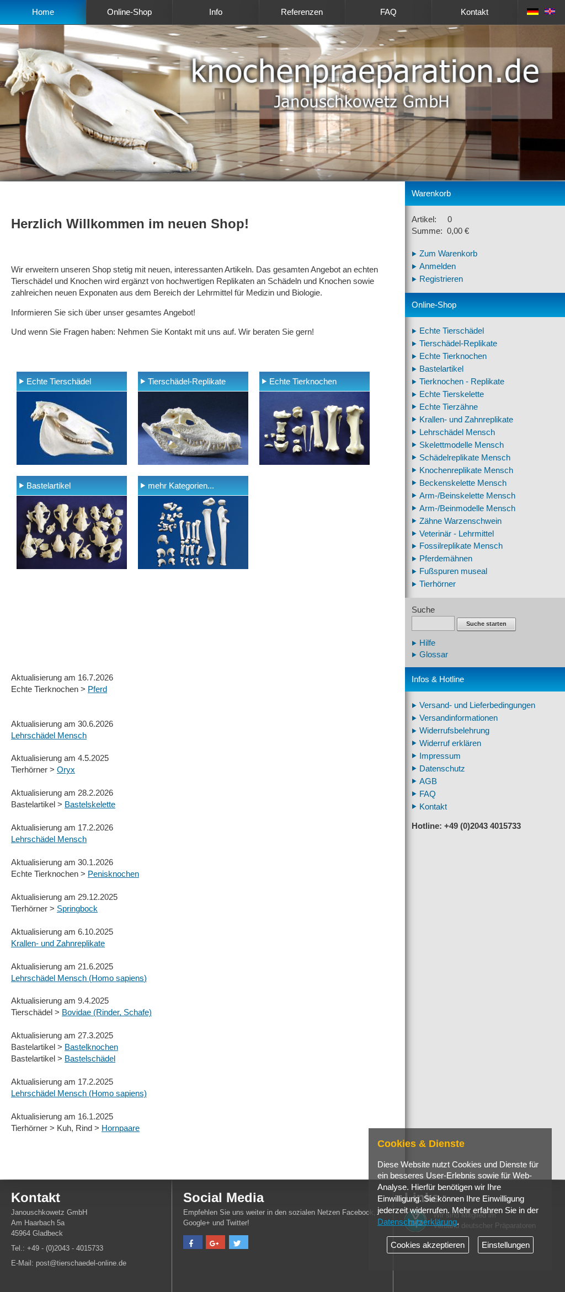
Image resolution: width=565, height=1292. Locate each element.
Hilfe (427, 643)
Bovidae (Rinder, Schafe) (107, 1012)
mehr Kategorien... (181, 485)
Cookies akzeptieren (428, 1245)
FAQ (388, 12)
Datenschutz (442, 768)
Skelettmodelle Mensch (461, 445)
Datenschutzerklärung (417, 1222)
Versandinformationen (458, 718)
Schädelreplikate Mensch (464, 457)
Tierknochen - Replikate (461, 381)
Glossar (433, 654)
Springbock (77, 908)
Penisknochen (113, 874)
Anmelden (437, 266)
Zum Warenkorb (448, 253)
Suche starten (486, 623)
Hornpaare (121, 1128)
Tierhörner (437, 584)
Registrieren (441, 279)
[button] (192, 1243)
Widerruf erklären (450, 743)
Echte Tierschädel (58, 381)
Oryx (66, 769)
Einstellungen (506, 1245)
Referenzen (302, 12)
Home (43, 12)
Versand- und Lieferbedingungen (477, 705)
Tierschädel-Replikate (187, 381)
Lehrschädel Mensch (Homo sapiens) (79, 978)
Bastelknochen (91, 1047)
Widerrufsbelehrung (454, 730)
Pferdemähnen (445, 558)
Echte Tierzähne (448, 407)
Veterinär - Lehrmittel (456, 533)
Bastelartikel (48, 485)
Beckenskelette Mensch (463, 483)
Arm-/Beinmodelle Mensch (467, 508)
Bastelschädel (90, 1058)
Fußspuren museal (453, 571)
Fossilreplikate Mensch (461, 546)
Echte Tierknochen (303, 381)
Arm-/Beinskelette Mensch (467, 495)
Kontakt (474, 12)
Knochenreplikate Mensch (466, 470)
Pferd (97, 689)
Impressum (440, 756)
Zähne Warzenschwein (460, 521)
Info (215, 12)
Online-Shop (129, 12)
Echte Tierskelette (451, 394)
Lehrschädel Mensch (49, 735)
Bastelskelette (90, 804)
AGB (428, 781)
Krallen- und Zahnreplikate (58, 943)
